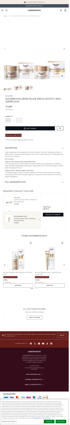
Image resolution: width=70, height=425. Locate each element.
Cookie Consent (34, 366)
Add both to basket (53, 214)
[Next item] (64, 265)
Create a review (34, 317)
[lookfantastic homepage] (34, 10)
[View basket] (65, 10)
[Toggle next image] (64, 48)
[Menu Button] (2, 10)
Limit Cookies (61, 421)
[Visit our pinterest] (51, 344)
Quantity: (9, 116)
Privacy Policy (36, 418)
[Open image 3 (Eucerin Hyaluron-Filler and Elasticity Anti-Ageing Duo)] (29, 86)
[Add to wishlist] (60, 128)
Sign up (62, 335)
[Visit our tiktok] (47, 344)
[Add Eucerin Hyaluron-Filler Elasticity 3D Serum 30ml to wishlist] (31, 243)
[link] (61, 10)
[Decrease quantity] (8, 120)
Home (5, 16)
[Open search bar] (6, 10)
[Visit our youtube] (43, 344)
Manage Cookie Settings (8, 421)
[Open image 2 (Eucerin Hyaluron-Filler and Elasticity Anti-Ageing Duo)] (18, 86)
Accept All (49, 421)
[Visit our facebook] (31, 344)
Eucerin (9, 96)
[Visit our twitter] (35, 344)
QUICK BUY (18, 285)
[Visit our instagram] (39, 344)
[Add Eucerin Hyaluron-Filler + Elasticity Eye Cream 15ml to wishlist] (62, 243)
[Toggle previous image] (4, 48)
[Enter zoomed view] (62, 76)
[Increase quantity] (19, 120)
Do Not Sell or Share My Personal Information (34, 368)
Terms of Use (46, 418)
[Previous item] (4, 265)
